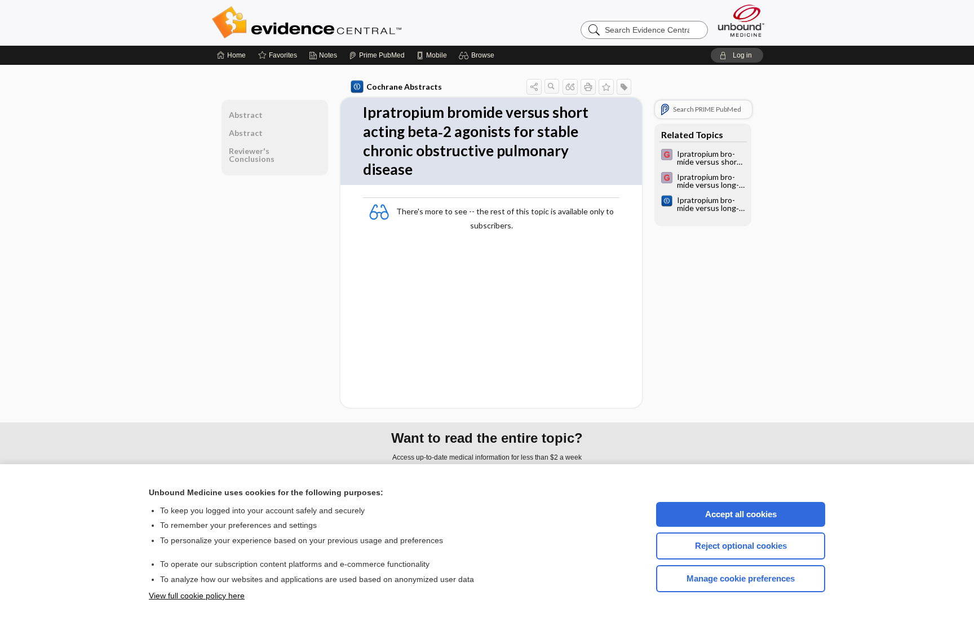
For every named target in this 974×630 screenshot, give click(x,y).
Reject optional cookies (741, 545)
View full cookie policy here (197, 595)
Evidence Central (352, 22)
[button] (478, 55)
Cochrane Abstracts (404, 86)
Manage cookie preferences (741, 578)
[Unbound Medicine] (741, 20)
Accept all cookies (741, 514)
